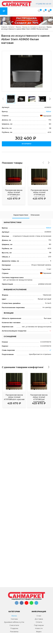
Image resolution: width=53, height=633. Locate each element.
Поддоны (14, 628)
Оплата (39, 622)
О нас (38, 616)
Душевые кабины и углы (14, 622)
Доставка (39, 619)
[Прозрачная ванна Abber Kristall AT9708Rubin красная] (13, 176)
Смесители (14, 625)
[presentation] (3, 99)
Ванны (14, 616)
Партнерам (39, 625)
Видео (39, 632)
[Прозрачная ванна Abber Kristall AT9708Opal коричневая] (39, 176)
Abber (48, 111)
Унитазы (14, 619)
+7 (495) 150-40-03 (43, 4)
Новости (39, 628)
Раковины (14, 632)
